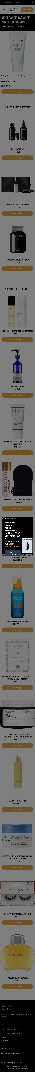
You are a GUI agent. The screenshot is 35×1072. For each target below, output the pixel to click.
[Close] (3, 518)
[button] (13, 554)
